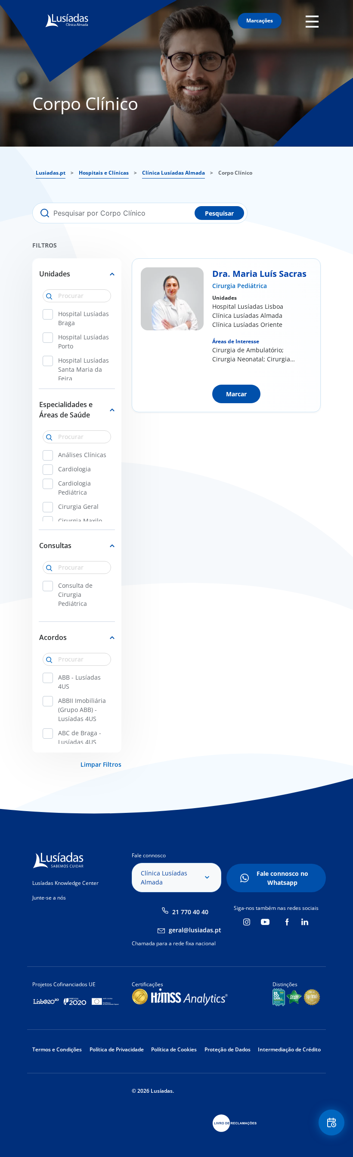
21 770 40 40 (190, 912)
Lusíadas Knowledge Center (65, 883)
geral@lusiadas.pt (195, 930)
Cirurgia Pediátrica (239, 286)
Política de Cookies (174, 1049)
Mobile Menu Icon (314, 21)
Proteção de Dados (227, 1049)
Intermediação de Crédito (289, 1049)
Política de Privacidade (117, 1049)
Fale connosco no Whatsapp (282, 878)
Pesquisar (219, 213)
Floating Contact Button (332, 1122)
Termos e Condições (57, 1049)
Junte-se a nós (49, 897)
